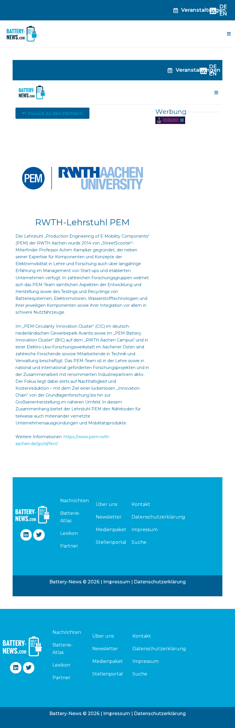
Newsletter (109, 517)
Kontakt (141, 504)
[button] (228, 34)
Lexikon (69, 533)
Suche (139, 542)
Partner (69, 546)
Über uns (106, 504)
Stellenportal (111, 542)
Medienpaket (111, 529)
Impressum (145, 529)
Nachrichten (71, 500)
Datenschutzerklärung (158, 517)
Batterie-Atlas (70, 516)
